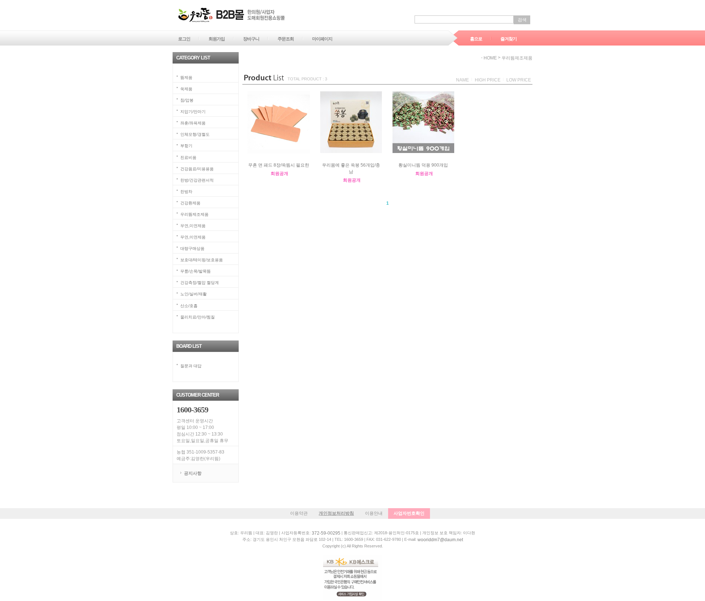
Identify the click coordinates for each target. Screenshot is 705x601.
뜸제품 (186, 77)
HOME (490, 58)
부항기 (186, 145)
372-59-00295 (326, 533)
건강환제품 (190, 202)
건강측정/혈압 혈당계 (199, 282)
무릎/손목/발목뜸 (195, 271)
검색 (522, 19)
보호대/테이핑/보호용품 (201, 260)
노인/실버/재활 (193, 294)
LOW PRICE (518, 80)
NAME (462, 80)
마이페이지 (322, 38)
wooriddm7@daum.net (440, 539)
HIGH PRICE (487, 80)
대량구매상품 (192, 248)
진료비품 (188, 157)
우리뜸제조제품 (194, 214)
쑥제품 (186, 89)
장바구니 (251, 38)
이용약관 (299, 513)
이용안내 (374, 513)
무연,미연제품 (193, 225)
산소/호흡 (189, 305)
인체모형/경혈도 (195, 134)
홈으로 (476, 38)
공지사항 (193, 473)
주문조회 (286, 38)
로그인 (184, 38)
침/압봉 (187, 100)
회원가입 (217, 38)
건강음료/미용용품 (197, 168)
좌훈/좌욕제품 (193, 123)
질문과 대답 (191, 365)
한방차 (186, 191)
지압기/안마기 (193, 111)
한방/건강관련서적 (197, 180)
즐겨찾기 (508, 38)
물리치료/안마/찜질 (197, 316)
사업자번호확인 (409, 513)
